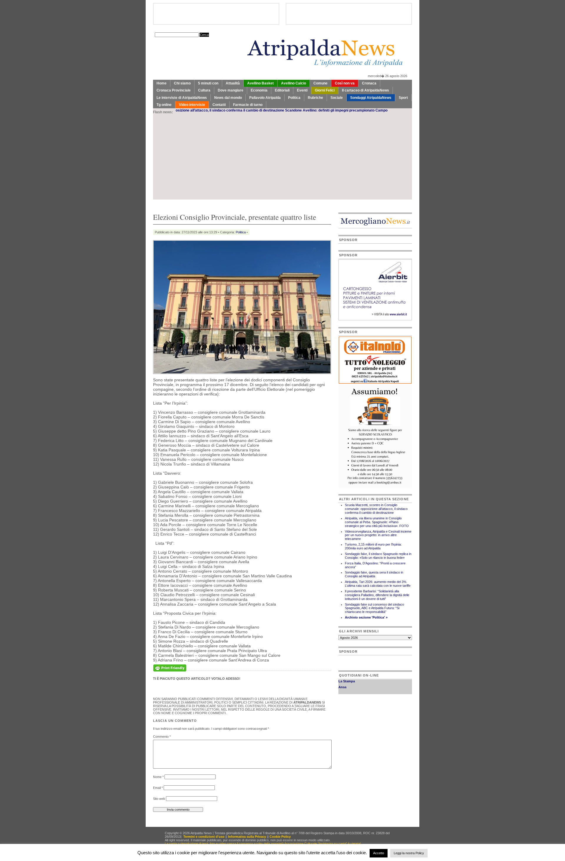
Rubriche (315, 98)
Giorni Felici (325, 90)
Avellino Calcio (293, 83)
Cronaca (369, 83)
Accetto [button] (378, 853)
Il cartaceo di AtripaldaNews (365, 90)
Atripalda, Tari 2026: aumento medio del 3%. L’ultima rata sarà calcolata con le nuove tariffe (378, 583)
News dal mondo (228, 98)
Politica (294, 98)
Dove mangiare (230, 90)
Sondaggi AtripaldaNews (370, 98)
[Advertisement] (282, 158)
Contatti (219, 105)
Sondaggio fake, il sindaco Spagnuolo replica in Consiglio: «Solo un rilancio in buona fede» (378, 555)
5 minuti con (208, 83)
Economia (259, 90)
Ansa (342, 680)
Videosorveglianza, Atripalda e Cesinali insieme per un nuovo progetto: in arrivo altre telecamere (378, 535)
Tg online (164, 105)
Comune (320, 83)
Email (158, 787)
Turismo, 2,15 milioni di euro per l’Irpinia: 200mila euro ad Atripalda (373, 546)
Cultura (204, 90)
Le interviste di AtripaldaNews (182, 98)
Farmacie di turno (247, 105)
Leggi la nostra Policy (409, 853)
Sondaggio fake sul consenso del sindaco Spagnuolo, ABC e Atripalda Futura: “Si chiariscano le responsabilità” (374, 608)
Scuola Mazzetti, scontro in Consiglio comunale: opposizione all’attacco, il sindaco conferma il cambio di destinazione (376, 508)
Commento (162, 736)
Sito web (159, 798)
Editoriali (282, 90)
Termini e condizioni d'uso (204, 836)
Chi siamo (182, 83)
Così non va (345, 83)
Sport (403, 98)
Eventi (302, 90)
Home (162, 83)
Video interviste (192, 105)
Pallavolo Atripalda (265, 98)
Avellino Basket (260, 83)
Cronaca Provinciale (174, 90)
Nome (158, 777)
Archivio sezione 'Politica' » (366, 617)
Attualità (233, 83)
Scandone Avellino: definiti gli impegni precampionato (303, 110)
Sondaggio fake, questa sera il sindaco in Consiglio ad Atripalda (374, 574)
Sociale (336, 98)
